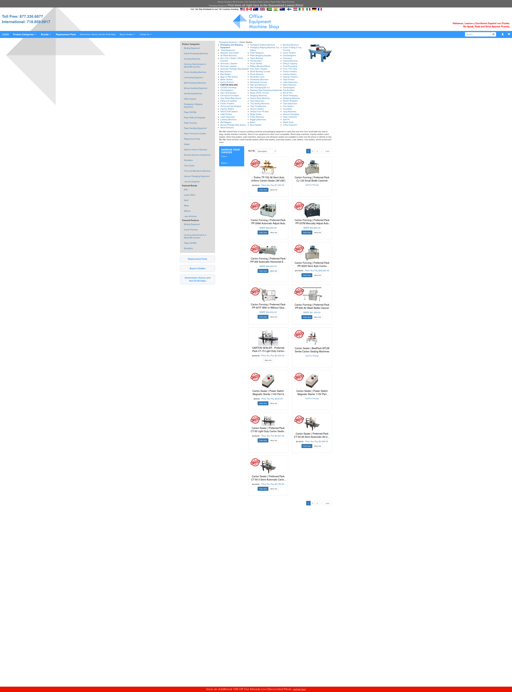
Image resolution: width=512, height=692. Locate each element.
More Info (273, 190)
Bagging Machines (258, 119)
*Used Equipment (227, 50)
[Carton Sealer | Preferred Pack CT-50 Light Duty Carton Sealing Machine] (268, 421)
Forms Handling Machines (195, 72)
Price (223, 156)
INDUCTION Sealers (229, 111)
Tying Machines (289, 111)
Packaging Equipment (228, 42)
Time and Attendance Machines (197, 170)
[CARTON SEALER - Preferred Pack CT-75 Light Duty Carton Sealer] (268, 338)
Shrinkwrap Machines (259, 79)
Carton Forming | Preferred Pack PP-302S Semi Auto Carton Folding (312, 266)
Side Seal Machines (258, 84)
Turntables (287, 108)
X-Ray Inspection (290, 124)
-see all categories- (192, 181)
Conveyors (287, 58)
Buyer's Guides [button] (126, 34)
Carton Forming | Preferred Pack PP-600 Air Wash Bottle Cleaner (312, 306)
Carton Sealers (289, 52)
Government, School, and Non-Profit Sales (98, 34)
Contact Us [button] (145, 34)
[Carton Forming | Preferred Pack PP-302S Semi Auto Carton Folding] (312, 253)
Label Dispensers (227, 116)
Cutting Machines (290, 60)
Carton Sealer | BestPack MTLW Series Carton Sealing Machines (312, 349)
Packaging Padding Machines (262, 44)
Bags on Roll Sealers (229, 76)
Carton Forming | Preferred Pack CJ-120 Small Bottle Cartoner (312, 179)
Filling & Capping (290, 63)
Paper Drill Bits (190, 112)
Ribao (186, 205)
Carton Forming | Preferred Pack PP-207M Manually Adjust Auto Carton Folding (312, 223)
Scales (187, 144)
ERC (186, 189)
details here (299, 689)
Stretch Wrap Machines (260, 98)
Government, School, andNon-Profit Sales (197, 279)
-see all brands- (190, 216)
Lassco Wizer (189, 195)
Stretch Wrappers (290, 100)
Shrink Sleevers (256, 74)
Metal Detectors (227, 127)
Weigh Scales (256, 114)
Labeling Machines (228, 119)
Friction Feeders (227, 103)
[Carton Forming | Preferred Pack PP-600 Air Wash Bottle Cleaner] (312, 295)
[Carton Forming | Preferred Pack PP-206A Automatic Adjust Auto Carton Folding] (268, 210)
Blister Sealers (226, 79)
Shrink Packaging (290, 95)
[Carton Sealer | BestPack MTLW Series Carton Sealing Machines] (312, 338)
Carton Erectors (227, 82)
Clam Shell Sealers (228, 92)
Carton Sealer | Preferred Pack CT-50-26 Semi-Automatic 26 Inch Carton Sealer (312, 436)
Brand (224, 163)
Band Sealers (255, 124)
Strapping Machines (258, 95)
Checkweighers (226, 90)
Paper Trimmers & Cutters (195, 133)
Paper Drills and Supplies (194, 117)
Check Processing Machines (196, 53)
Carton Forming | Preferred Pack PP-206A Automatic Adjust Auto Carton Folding (268, 223)
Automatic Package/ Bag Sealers (234, 68)
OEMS (5, 34)
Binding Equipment (192, 48)
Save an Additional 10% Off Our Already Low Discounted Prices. (249, 689)
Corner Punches (191, 229)
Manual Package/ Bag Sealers (233, 124)
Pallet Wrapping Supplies (260, 55)
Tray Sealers (288, 106)
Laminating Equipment (193, 77)
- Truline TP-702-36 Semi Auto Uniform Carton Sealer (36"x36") (268, 179)
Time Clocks (189, 165)
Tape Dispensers (257, 100)
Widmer (187, 211)
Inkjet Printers (226, 114)
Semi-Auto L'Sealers (258, 68)
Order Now (263, 190)
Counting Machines (192, 58)
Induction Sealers (290, 76)
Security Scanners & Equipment (197, 154)
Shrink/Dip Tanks (257, 76)
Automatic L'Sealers (228, 63)
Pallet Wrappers (257, 52)
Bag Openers (226, 71)
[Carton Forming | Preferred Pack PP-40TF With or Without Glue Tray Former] (268, 294)
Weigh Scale (288, 122)
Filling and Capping (228, 100)
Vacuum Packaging (291, 114)
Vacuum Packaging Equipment (197, 176)
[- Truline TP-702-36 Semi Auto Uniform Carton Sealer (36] (268, 167)
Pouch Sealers (256, 63)
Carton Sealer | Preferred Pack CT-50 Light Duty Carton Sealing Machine (268, 431)
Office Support (190, 98)
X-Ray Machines (257, 116)
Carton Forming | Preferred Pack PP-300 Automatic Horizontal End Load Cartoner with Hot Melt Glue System (268, 263)
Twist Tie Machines (258, 106)
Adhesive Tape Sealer (229, 52)
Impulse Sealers (227, 108)
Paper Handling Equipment (195, 128)
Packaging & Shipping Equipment (193, 105)
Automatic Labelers (228, 66)
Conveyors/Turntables (229, 95)
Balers (252, 122)
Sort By (251, 150)
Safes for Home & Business (195, 149)
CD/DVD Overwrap (228, 87)
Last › (327, 151)
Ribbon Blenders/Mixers (260, 66)
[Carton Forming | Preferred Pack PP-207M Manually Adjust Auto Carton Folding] (312, 210)
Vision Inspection (290, 116)
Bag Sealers (225, 74)
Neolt (186, 200)
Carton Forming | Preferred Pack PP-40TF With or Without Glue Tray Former (268, 307)
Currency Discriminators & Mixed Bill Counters (195, 65)
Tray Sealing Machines (259, 103)
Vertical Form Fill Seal (259, 111)
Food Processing (290, 66)
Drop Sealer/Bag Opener (230, 98)
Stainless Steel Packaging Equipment (265, 90)
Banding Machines (291, 44)
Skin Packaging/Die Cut (260, 87)
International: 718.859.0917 (26, 21)
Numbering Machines (193, 93)
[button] (25, 34)
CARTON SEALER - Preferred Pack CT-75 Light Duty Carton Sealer (268, 351)
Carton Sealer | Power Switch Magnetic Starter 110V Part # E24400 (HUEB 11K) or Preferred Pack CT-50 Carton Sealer (268, 395)
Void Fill (286, 119)
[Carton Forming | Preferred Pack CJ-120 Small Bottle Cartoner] (312, 167)
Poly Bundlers (256, 60)
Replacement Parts (192, 138)
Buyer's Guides (197, 268)
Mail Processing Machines (195, 82)
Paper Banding (256, 58)
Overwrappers (289, 87)
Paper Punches (190, 122)
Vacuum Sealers (257, 108)
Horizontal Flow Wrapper (230, 106)
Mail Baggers (225, 122)
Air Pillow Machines (228, 55)
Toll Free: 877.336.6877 (22, 16)
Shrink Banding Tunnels (260, 71)
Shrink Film (287, 92)
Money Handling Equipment (195, 88)
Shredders (188, 160)
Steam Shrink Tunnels (259, 92)
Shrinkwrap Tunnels (258, 82)
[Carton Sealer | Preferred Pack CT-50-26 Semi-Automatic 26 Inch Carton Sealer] (312, 424)
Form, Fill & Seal (290, 68)
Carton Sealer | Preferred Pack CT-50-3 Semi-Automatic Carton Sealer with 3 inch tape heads (268, 479)
